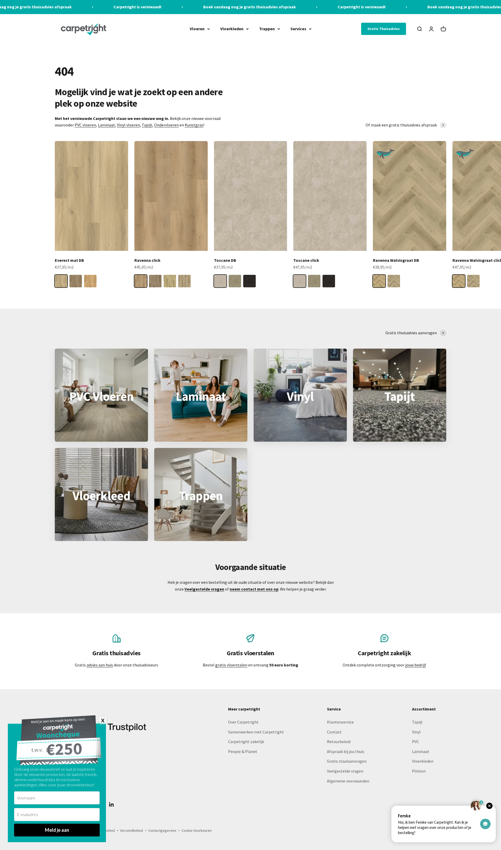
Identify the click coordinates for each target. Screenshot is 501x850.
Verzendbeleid (131, 830)
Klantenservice (340, 722)
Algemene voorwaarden (348, 781)
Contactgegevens (162, 830)
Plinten (419, 771)
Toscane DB (225, 260)
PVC (415, 741)
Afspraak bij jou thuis (345, 751)
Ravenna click (147, 260)
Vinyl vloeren (128, 125)
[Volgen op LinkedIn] (111, 804)
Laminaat (106, 125)
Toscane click (306, 260)
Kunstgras (194, 125)
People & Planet (242, 751)
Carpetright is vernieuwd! (70, 6)
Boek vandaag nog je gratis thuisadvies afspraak (182, 6)
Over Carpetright (243, 722)
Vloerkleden (231, 28)
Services (298, 28)
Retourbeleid (338, 741)
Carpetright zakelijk (246, 741)
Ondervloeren (166, 125)
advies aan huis (100, 664)
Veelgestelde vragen (345, 771)
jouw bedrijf (415, 664)
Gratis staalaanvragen (347, 761)
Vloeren (197, 28)
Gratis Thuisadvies (383, 28)
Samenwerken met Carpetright (256, 731)
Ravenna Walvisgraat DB (396, 260)
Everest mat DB (69, 260)
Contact (334, 731)
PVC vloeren (85, 125)
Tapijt (147, 125)
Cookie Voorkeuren (197, 830)
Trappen (267, 28)
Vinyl (416, 731)
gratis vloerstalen (231, 664)
